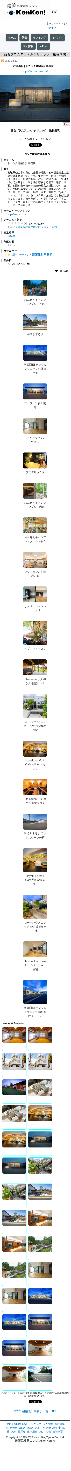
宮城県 (11, 235)
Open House (26, 1427)
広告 (48, 1431)
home (9, 1423)
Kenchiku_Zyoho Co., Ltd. (49, 1437)
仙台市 (11, 245)
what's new (20, 1423)
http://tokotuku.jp (17, 214)
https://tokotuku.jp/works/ (35, 71)
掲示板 (22, 1431)
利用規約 (51, 1427)
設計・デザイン (21, 254)
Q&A (41, 1431)
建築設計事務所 (42, 254)
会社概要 (58, 1431)
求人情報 (28, 46)
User (13, 1431)
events (13, 1427)
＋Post (43, 46)
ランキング (39, 37)
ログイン (51, 27)
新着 (24, 37)
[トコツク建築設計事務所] (35, 121)
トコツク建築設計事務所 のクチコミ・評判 (32, 226)
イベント (57, 37)
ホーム (12, 37)
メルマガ (40, 1427)
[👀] (25, 9)
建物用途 (32, 1431)
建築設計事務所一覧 (31, 1411)
